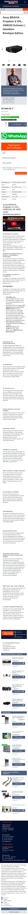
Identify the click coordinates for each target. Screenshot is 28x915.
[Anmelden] (2, 9)
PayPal (5, 902)
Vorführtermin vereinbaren (11, 6)
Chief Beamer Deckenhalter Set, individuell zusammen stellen (17, 792)
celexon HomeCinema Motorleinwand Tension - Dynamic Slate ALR (17, 745)
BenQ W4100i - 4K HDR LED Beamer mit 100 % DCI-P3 (18, 658)
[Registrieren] (4, 9)
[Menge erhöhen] (6, 123)
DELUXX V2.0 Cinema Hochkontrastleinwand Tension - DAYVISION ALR (18, 759)
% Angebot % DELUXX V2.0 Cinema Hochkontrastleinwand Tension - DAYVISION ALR (18, 717)
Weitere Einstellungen (6, 905)
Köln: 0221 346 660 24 (8, 101)
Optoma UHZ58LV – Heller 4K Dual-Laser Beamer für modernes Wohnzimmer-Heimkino (18, 686)
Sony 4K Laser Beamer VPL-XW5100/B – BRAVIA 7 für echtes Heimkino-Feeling (18, 700)
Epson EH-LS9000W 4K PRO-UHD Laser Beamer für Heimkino (18, 672)
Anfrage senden (20, 173)
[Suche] (25, 12)
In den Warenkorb (17, 124)
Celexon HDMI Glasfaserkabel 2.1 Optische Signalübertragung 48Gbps (18, 778)
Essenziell (6, 897)
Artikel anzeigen (19, 737)
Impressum (4, 891)
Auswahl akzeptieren (14, 912)
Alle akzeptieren (14, 908)
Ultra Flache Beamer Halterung (18, 804)
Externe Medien (7, 900)
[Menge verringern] (6, 125)
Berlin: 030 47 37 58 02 (8, 102)
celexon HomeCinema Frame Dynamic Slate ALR (18, 732)
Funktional (6, 904)
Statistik (5, 899)
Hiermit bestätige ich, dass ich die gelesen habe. (14, 168)
